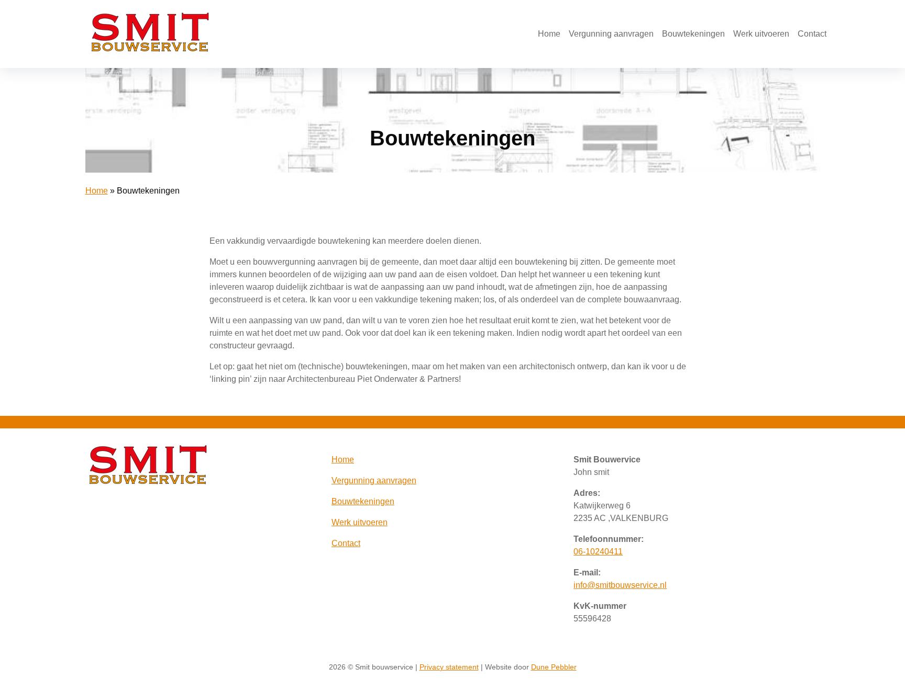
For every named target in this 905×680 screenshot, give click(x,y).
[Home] (150, 48)
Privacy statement (449, 667)
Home (549, 33)
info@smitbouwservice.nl (620, 585)
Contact (812, 33)
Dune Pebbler (554, 667)
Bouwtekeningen (693, 33)
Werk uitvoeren (761, 33)
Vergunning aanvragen (611, 33)
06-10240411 (598, 551)
